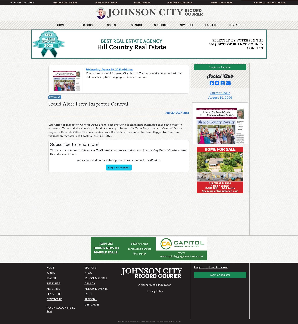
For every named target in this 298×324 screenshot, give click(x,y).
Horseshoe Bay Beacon (179, 3)
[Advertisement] (215, 215)
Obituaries (92, 304)
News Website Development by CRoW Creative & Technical (136, 321)
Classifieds (211, 25)
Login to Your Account (211, 267)
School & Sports (96, 278)
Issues (111, 25)
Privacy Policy (155, 291)
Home (61, 25)
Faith (88, 294)
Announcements (96, 288)
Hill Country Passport (22, 3)
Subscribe (161, 25)
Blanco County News (106, 3)
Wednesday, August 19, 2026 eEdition (109, 69)
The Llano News (142, 3)
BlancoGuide (176, 321)
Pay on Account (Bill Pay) (61, 309)
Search (136, 25)
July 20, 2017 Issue (177, 112)
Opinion (90, 283)
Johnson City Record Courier (270, 3)
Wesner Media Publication (156, 285)
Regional (55, 97)
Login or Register (119, 167)
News (88, 273)
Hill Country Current (65, 3)
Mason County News (222, 3)
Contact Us (237, 25)
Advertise (186, 25)
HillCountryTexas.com (164, 321)
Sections (86, 25)
